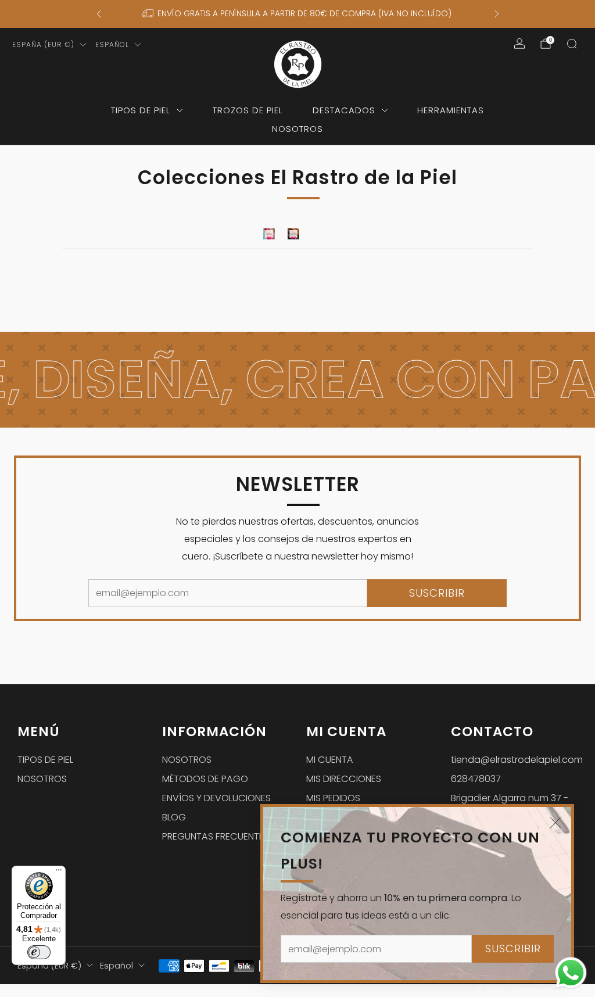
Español (112, 44)
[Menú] (59, 873)
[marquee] (297, 380)
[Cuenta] (519, 43)
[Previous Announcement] (98, 13)
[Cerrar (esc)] (555, 822)
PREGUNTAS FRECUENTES (215, 836)
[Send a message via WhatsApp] (571, 973)
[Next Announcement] (496, 13)
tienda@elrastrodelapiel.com (517, 759)
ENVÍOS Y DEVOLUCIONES (216, 798)
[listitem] (297, 14)
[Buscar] (572, 43)
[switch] (39, 952)
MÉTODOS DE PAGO (205, 779)
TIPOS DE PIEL (140, 110)
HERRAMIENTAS (450, 110)
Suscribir (513, 948)
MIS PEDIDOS (333, 798)
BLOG (174, 817)
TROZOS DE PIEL (248, 110)
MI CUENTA (329, 759)
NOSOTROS (297, 129)
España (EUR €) (43, 44)
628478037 (476, 779)
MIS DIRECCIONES (343, 779)
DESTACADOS (344, 110)
